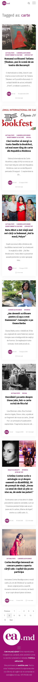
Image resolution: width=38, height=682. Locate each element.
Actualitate (9, 53)
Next (11, 620)
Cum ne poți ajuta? (11, 652)
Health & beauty (14, 470)
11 (25, 615)
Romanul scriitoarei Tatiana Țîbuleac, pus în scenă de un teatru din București (19, 62)
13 (5, 620)
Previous (7, 611)
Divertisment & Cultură (13, 55)
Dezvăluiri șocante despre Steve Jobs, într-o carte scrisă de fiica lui (19, 400)
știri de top (29, 55)
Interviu (27, 310)
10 (19, 615)
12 (30, 615)
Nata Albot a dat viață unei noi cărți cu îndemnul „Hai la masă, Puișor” (19, 233)
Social (28, 137)
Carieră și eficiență (23, 53)
